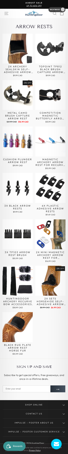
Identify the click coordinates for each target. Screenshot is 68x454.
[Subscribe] (57, 388)
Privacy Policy (35, 450)
